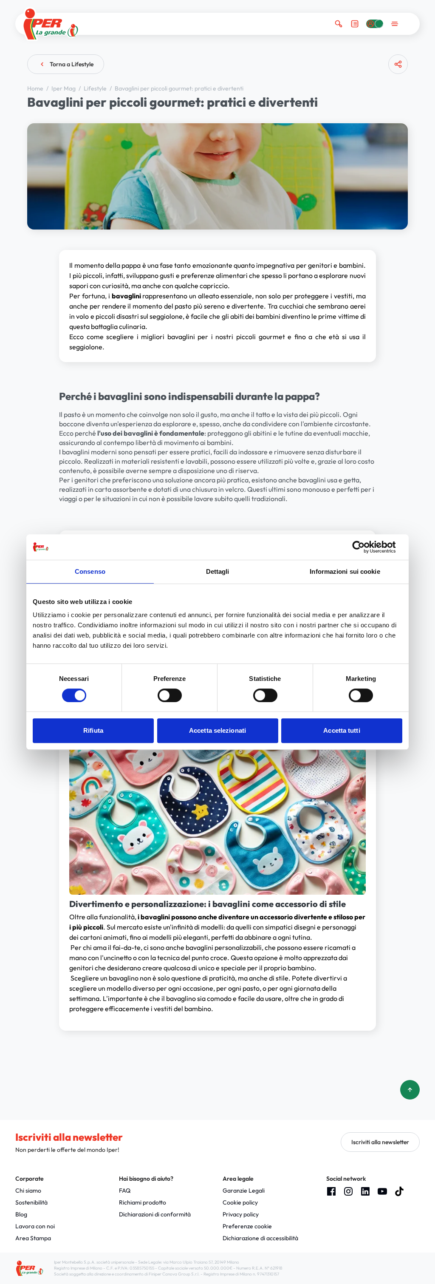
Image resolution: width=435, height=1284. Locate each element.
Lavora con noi (35, 1226)
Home (36, 88)
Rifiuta (93, 730)
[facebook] (331, 1191)
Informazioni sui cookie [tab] (345, 571)
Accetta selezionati (217, 730)
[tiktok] (399, 1191)
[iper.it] (50, 24)
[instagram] (348, 1191)
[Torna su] (410, 1090)
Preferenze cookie (247, 1226)
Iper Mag (64, 88)
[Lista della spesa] (355, 24)
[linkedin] (365, 1191)
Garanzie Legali (244, 1190)
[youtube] (382, 1191)
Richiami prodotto (142, 1202)
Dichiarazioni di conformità (155, 1214)
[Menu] (395, 24)
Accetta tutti (341, 730)
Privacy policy (241, 1214)
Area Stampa (33, 1238)
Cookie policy (240, 1202)
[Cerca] (338, 24)
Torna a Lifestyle (71, 64)
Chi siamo (28, 1190)
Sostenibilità (31, 1202)
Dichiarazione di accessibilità (260, 1238)
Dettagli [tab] (217, 571)
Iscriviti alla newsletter (380, 1142)
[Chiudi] (394, 97)
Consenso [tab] (90, 571)
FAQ (124, 1190)
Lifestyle (96, 88)
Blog (21, 1214)
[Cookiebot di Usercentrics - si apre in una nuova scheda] (365, 547)
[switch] (170, 695)
